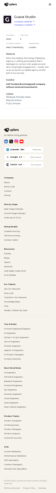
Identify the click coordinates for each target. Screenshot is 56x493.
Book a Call (9, 187)
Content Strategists (13, 464)
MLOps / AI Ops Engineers (16, 337)
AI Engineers (10, 333)
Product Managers (12, 429)
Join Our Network (12, 289)
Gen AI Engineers (12, 341)
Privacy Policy (29, 488)
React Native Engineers (15, 407)
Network (8, 266)
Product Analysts (12, 433)
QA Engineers (10, 390)
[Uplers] (10, 4)
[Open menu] (50, 4)
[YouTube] (21, 141)
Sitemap (42, 488)
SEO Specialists (11, 460)
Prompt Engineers (12, 346)
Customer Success (13, 438)
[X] (11, 141)
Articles (7, 253)
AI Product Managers (14, 354)
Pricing (7, 195)
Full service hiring (12, 235)
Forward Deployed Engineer (17, 329)
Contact (8, 191)
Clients (7, 262)
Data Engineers (11, 403)
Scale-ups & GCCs (12, 217)
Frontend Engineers (13, 385)
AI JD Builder (10, 275)
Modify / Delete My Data (15, 310)
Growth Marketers (12, 451)
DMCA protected (12, 488)
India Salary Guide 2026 (15, 271)
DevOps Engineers (13, 394)
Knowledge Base (12, 302)
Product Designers (13, 421)
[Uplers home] (28, 130)
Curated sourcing (12, 231)
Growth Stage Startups (15, 213)
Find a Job (8, 293)
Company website (23, 21)
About (7, 182)
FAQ (6, 306)
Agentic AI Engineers (14, 350)
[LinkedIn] (6, 141)
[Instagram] (16, 141)
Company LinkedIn (23, 25)
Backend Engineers (13, 381)
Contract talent (11, 240)
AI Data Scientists (12, 359)
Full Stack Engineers (13, 377)
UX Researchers (11, 425)
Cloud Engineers (11, 398)
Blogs (7, 258)
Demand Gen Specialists (15, 469)
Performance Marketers (15, 456)
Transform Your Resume (15, 297)
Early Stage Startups (13, 209)
